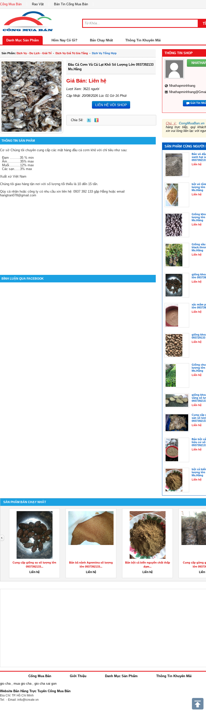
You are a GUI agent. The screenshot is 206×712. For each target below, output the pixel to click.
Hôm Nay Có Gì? (64, 40)
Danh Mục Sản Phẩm (22, 40)
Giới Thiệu (78, 676)
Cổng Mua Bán (11, 4)
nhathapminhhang (182, 86)
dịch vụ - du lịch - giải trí (34, 53)
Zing (96, 120)
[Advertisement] (78, 232)
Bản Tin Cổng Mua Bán (71, 4)
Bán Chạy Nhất (101, 40)
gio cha (5, 683)
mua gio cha (22, 683)
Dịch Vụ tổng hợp (104, 53)
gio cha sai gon (45, 683)
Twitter (89, 120)
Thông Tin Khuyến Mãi (143, 40)
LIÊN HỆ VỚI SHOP (111, 105)
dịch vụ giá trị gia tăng (72, 53)
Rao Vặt (38, 4)
